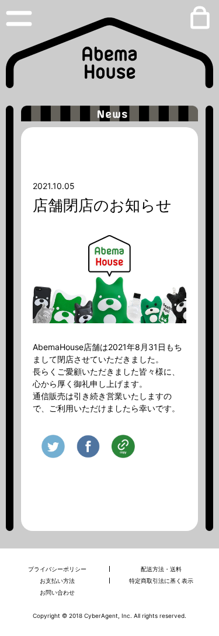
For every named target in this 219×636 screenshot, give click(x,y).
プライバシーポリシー (57, 569)
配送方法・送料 (161, 569)
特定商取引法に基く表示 (161, 580)
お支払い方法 (57, 580)
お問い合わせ (57, 592)
